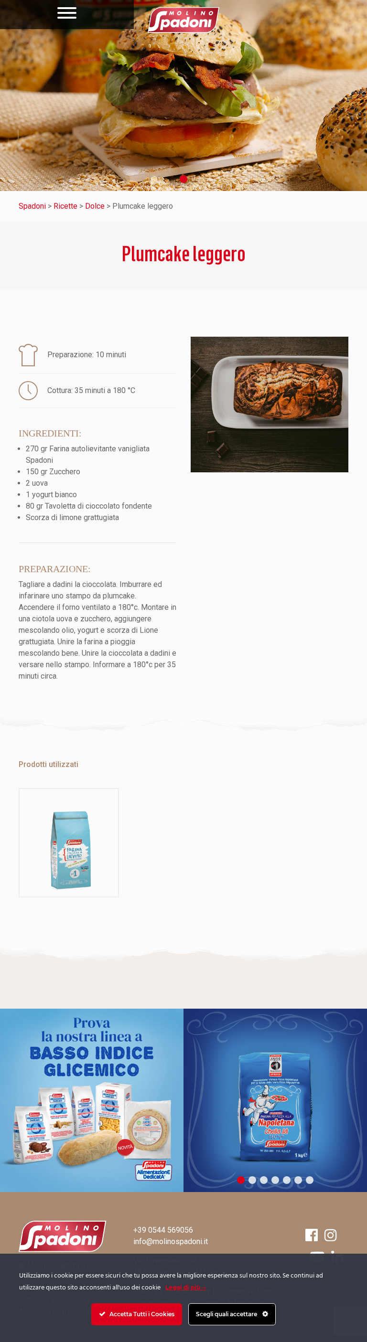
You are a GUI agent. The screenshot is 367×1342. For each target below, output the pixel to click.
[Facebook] (311, 1235)
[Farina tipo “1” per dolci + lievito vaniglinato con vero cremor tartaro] (69, 842)
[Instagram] (330, 1235)
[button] (183, 179)
